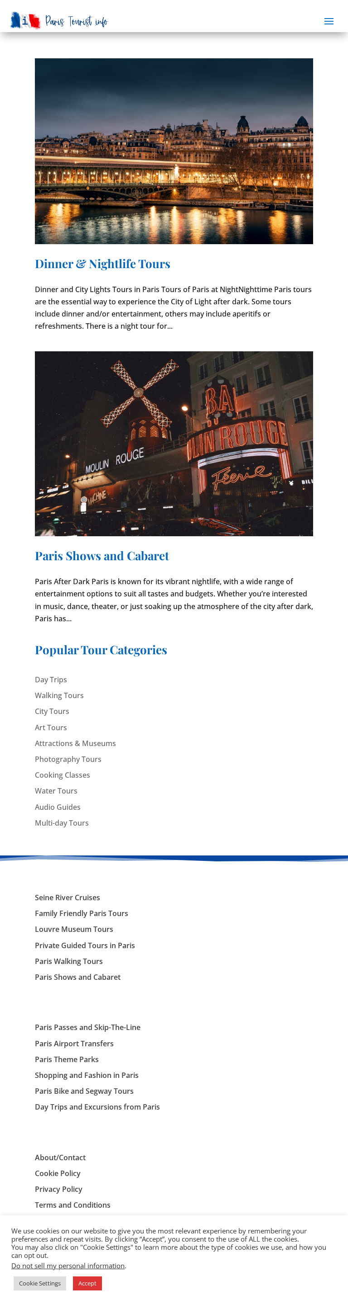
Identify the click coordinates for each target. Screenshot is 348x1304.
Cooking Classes (62, 775)
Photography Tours (68, 759)
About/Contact (60, 1157)
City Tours (52, 711)
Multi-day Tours (62, 823)
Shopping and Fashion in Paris (87, 1075)
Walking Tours (59, 695)
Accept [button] (87, 1283)
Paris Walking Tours (69, 961)
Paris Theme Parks (67, 1059)
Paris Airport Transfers (74, 1044)
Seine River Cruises (67, 897)
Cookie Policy (58, 1173)
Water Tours (56, 791)
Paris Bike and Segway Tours (84, 1091)
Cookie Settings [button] (40, 1283)
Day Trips (51, 680)
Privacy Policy (58, 1189)
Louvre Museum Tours (74, 929)
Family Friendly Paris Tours (81, 913)
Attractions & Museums (75, 743)
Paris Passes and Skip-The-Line (87, 1027)
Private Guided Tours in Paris (85, 945)
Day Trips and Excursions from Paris (97, 1107)
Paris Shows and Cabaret (102, 555)
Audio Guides (58, 807)
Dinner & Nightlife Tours (102, 263)
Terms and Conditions (73, 1205)
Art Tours (51, 727)
